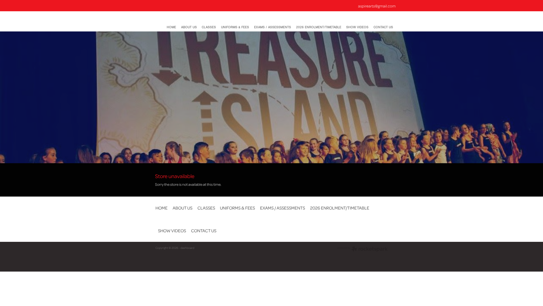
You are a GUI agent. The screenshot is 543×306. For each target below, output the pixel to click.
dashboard (187, 247)
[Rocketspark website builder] (362, 249)
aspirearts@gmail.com (377, 5)
